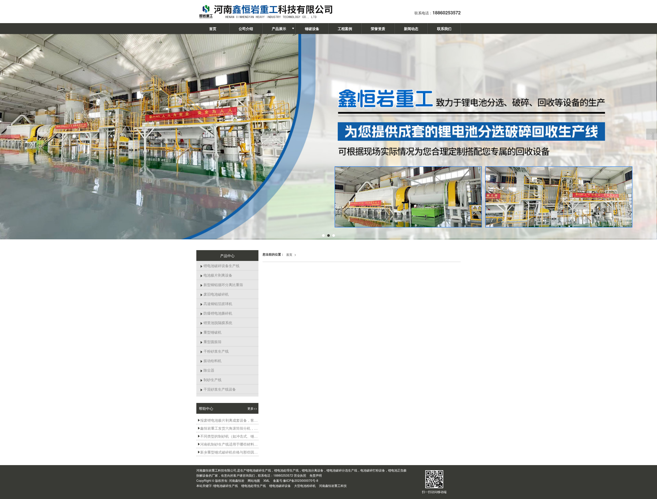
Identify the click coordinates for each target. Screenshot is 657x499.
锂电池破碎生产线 (225, 485)
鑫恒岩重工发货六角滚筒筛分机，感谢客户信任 (228, 428)
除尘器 (207, 370)
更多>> (252, 408)
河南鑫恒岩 (236, 480)
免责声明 (316, 475)
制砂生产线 (210, 379)
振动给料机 (210, 360)
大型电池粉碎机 (305, 485)
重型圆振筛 (210, 341)
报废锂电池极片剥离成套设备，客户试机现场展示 (228, 420)
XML (266, 480)
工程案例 (345, 28)
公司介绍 (246, 28)
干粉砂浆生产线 (214, 351)
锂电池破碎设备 (280, 485)
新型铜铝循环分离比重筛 (221, 284)
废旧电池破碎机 (214, 294)
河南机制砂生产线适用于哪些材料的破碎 (228, 444)
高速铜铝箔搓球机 (216, 303)
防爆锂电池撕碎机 (216, 313)
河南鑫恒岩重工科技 (333, 485)
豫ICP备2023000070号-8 (300, 480)
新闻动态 (411, 28)
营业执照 (300, 475)
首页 (212, 28)
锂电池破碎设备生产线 (219, 265)
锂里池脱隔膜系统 (216, 322)
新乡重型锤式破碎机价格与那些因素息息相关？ (228, 452)
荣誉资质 (378, 28)
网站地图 (254, 480)
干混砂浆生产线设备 (218, 389)
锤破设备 (312, 28)
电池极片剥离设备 (216, 275)
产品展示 (279, 28)
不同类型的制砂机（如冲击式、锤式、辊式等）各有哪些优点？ (228, 436)
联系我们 (444, 28)
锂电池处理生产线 (253, 485)
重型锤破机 (210, 332)
